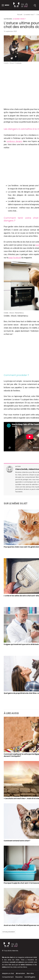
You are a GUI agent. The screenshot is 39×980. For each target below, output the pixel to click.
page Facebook (15, 257)
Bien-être (30, 973)
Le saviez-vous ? (29, 14)
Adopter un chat (8, 973)
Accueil (19, 14)
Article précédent (8, 932)
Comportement (8, 977)
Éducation (19, 977)
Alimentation (20, 973)
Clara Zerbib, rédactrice (27, 469)
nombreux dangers (14, 141)
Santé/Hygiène (30, 977)
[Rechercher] (34, 5)
